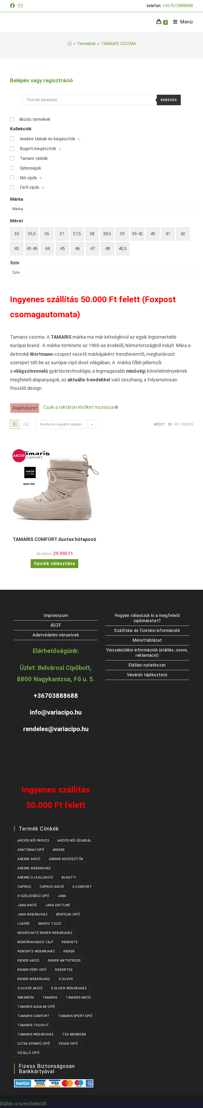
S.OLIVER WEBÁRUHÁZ (69, 988)
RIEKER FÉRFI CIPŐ (32, 970)
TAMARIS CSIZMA (118, 43)
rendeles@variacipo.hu (56, 729)
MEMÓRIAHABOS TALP (35, 942)
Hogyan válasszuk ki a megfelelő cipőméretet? (147, 618)
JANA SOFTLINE (57, 905)
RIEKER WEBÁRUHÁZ (33, 979)
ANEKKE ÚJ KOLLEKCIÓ (35, 877)
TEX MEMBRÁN (74, 1034)
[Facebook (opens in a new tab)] (13, 5)
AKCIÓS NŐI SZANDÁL (74, 840)
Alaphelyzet (24, 408)
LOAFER (23, 923)
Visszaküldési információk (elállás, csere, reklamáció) (147, 652)
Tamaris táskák (34, 158)
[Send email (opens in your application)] (20, 6)
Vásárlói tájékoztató (147, 674)
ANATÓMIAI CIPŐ (30, 850)
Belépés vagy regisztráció (41, 80)
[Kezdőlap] (69, 43)
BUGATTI (69, 877)
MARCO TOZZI (49, 923)
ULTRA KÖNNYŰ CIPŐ (33, 1043)
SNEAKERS (25, 997)
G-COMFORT (82, 887)
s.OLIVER (66, 979)
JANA (62, 896)
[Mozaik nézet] (14, 424)
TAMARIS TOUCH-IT (33, 1025)
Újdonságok (30, 168)
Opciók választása (54, 563)
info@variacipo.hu (56, 712)
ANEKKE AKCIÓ (28, 859)
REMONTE (70, 942)
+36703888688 (56, 695)
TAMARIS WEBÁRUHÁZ (35, 1034)
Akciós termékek (34, 119)
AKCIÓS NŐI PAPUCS (33, 840)
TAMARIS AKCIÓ (78, 997)
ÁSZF (55, 625)
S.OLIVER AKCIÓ (30, 988)
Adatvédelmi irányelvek (56, 634)
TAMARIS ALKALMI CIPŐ (36, 1007)
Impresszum (56, 615)
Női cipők (28, 177)
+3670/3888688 (177, 5)
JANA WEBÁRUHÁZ (32, 914)
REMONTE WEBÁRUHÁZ (36, 951)
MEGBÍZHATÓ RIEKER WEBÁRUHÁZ (44, 933)
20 (170, 424)
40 (176, 424)
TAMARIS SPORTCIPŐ (75, 1016)
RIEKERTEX (64, 970)
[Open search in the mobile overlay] (101, 100)
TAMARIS (50, 997)
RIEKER (69, 951)
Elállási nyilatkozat (147, 665)
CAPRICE (24, 887)
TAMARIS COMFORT (33, 1016)
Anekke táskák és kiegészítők (47, 138)
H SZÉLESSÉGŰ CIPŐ (33, 896)
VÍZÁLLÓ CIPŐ (28, 1053)
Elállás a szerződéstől (23, 1103)
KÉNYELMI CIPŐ (68, 914)
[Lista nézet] (26, 424)
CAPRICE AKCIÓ (52, 887)
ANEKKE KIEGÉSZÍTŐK (66, 859)
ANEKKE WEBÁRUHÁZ (34, 868)
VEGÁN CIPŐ (68, 1043)
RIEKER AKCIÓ (28, 960)
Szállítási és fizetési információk (147, 630)
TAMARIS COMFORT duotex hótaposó (54, 539)
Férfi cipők (29, 187)
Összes (187, 424)
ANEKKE (59, 850)
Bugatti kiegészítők (38, 148)
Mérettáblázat (147, 640)
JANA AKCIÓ (27, 905)
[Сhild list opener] (79, 139)
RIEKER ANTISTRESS (64, 960)
